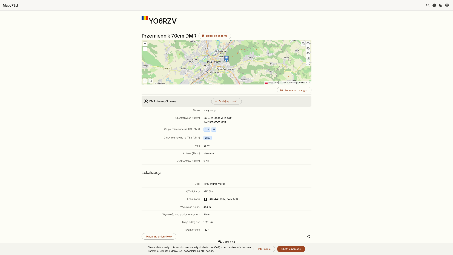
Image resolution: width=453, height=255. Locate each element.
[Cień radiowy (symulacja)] (308, 58)
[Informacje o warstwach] (308, 43)
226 (207, 129)
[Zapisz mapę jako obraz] (303, 43)
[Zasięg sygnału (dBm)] (308, 53)
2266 (207, 138)
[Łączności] (308, 63)
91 (214, 129)
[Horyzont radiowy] (308, 48)
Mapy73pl (10, 5)
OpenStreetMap (289, 82)
